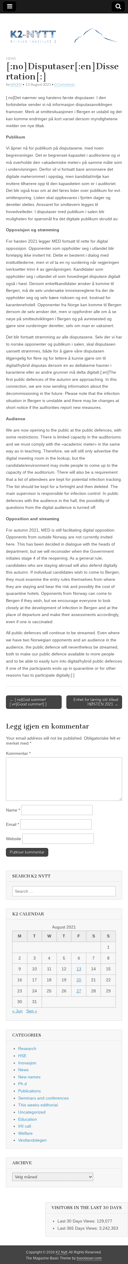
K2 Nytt (61, 1252)
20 (79, 979)
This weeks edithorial (38, 1105)
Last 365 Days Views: (78, 1228)
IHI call (24, 1126)
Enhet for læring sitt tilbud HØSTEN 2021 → (96, 702)
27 (79, 991)
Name (13, 810)
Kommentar (18, 753)
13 (79, 968)
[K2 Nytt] (64, 30)
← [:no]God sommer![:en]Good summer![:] (28, 702)
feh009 (16, 84)
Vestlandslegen (32, 1140)
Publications (29, 1091)
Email (12, 824)
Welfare (25, 1133)
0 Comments (64, 84)
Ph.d (22, 1083)
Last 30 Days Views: (77, 1221)
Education (27, 1119)
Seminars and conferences (43, 1098)
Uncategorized (32, 1112)
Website (13, 838)
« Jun (17, 1011)
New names (29, 1076)
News (11, 58)
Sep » (31, 1011)
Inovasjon (27, 1062)
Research (27, 1048)
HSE (22, 1055)
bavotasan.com (89, 1258)
